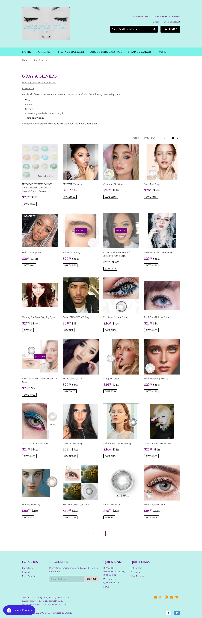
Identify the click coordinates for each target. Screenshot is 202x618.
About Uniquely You (106, 52)
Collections (27, 567)
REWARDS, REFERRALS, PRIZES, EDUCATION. (114, 571)
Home (26, 52)
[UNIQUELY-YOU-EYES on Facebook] (155, 597)
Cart (172, 29)
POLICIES (43, 52)
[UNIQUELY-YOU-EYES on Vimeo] (176, 597)
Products (26, 571)
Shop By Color (140, 52)
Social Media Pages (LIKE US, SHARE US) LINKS (45, 604)
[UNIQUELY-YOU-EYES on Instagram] (166, 597)
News (106, 586)
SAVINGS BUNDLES (71, 52)
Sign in (156, 22)
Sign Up (91, 579)
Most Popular (29, 576)
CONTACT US (28, 597)
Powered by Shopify (62, 612)
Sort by (135, 137)
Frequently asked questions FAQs (53, 597)
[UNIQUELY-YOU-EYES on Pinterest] (161, 597)
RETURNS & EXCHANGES (51, 600)
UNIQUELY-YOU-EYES (39, 612)
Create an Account (172, 22)
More (162, 51)
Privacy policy (29, 600)
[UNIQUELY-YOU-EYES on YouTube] (171, 597)
